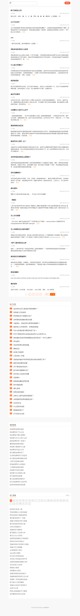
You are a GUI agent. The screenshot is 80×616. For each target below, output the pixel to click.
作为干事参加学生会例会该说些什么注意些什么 (29, 334)
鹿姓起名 (16, 348)
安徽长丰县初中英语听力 (18, 585)
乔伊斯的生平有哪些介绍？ (22, 316)
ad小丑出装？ (15, 22)
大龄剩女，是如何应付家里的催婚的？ (26, 323)
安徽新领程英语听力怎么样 (19, 576)
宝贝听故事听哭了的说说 (18, 455)
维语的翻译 (15, 272)
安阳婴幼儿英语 (15, 570)
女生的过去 (17, 403)
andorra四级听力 (15, 527)
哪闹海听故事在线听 (17, 444)
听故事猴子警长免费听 (17, 435)
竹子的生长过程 (18, 414)
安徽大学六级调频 (16, 547)
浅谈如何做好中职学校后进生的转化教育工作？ (29, 359)
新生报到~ (14, 188)
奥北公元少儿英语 (16, 535)
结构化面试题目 (18, 392)
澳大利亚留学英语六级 (17, 524)
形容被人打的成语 (19, 312)
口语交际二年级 (18, 356)
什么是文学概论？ (17, 65)
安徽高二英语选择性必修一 (19, 579)
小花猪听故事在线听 (17, 467)
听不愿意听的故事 (16, 476)
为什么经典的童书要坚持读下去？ (25, 330)
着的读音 (14, 284)
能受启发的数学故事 (20, 363)
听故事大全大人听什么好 (18, 438)
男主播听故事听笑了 (17, 452)
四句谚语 (16, 341)
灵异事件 (16, 377)
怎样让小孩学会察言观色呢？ (23, 396)
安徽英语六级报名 (16, 530)
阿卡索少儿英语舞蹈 (17, 582)
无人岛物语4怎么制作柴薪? (20, 229)
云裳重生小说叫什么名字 (19, 110)
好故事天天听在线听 (17, 470)
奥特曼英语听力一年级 (17, 518)
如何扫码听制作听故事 (17, 485)
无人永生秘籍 (15, 215)
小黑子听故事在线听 (17, 461)
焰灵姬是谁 (15, 80)
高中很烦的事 (18, 385)
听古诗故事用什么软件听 (18, 482)
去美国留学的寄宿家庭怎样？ (23, 399)
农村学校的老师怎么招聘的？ (21, 157)
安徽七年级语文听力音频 (18, 521)
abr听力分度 (14, 588)
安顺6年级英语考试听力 (18, 573)
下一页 (52, 294)
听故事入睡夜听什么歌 (17, 447)
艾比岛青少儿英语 (16, 565)
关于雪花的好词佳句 (20, 366)
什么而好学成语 (18, 406)
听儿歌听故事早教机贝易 (18, 458)
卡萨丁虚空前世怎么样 (18, 243)
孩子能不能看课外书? (20, 370)
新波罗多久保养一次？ (18, 141)
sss (12, 37)
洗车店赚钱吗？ (16, 172)
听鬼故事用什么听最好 (17, 464)
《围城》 (14, 200)
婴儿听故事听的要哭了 (17, 479)
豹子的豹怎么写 (16, 10)
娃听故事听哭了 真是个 (18, 441)
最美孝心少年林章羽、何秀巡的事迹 (25, 327)
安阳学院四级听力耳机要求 (19, 538)
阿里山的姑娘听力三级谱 (18, 591)
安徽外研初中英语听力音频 (19, 544)
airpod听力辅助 (15, 553)
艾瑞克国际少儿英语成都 (18, 512)
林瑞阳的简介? (18, 410)
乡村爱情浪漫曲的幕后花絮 (22, 319)
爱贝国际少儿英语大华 (17, 532)
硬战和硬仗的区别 (17, 125)
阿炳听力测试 (14, 567)
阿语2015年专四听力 (17, 541)
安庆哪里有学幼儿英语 (17, 594)
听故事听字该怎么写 (17, 449)
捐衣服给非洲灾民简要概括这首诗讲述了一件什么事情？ (32, 338)
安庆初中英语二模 (16, 509)
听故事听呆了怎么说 (17, 432)
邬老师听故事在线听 (17, 429)
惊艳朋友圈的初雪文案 (21, 381)
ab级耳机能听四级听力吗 (18, 562)
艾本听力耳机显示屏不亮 (18, 559)
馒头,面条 (16, 388)
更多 (67, 495)
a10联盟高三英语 (16, 550)
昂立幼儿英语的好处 (17, 556)
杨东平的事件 (15, 94)
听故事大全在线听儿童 (17, 473)
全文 (23, 32)
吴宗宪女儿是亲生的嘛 (21, 374)
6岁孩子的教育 (18, 352)
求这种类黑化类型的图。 (22, 345)
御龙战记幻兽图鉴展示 (18, 256)
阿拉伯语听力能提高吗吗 (18, 515)
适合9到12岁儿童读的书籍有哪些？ (25, 309)
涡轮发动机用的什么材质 (19, 49)
